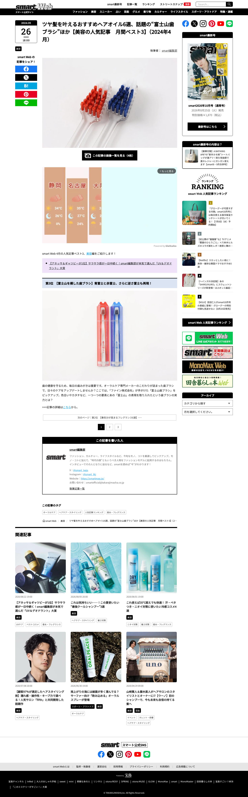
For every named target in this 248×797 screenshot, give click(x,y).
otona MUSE (138, 781)
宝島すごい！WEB (224, 781)
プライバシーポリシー (141, 766)
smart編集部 (169, 50)
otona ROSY (112, 781)
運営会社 (102, 766)
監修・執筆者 (83, 766)
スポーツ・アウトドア (204, 11)
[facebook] (26, 69)
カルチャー (160, 11)
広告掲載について (185, 766)
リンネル (97, 781)
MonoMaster (187, 781)
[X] (26, 77)
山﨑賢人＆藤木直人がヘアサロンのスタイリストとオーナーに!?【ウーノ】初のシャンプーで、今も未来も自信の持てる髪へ (150, 698)
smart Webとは (61, 766)
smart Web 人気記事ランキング (207, 322)
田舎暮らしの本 (204, 781)
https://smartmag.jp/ (92, 478)
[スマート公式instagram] (203, 25)
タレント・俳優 (146, 717)
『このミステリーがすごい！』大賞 (29, 787)
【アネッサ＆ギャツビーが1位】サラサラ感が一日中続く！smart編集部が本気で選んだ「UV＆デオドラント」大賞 (110, 265)
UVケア (19, 624)
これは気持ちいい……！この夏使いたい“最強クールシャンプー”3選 (95, 604)
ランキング (148, 4)
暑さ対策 (102, 620)
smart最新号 (114, 4)
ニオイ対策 (132, 624)
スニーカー (106, 11)
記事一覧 (132, 4)
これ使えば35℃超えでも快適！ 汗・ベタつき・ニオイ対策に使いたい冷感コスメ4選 (151, 606)
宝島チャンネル (16, 781)
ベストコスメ (33, 624)
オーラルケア (49, 512)
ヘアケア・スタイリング (70, 512)
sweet (62, 781)
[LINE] (26, 102)
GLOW (151, 781)
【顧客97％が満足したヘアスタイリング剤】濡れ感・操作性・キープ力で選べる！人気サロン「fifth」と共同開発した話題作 (39, 698)
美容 (93, 11)
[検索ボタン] (229, 4)
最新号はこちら (207, 127)
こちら (67, 407)
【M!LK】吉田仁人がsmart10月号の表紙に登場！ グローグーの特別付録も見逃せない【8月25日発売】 (215, 305)
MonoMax (163, 781)
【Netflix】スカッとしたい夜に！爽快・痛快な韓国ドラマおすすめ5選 (215, 263)
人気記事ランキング (94, 512)
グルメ (136, 11)
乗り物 (147, 11)
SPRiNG (125, 781)
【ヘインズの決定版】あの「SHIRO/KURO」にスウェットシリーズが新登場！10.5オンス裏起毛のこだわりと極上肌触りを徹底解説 (215, 285)
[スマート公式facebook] (185, 25)
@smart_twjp (80, 470)
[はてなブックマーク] (26, 86)
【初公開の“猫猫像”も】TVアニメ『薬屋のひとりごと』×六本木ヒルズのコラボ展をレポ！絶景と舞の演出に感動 (215, 243)
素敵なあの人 (83, 781)
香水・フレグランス (116, 512)
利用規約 (164, 766)
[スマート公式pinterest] (212, 25)
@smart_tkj (89, 474)
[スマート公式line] (229, 25)
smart (174, 781)
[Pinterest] (26, 94)
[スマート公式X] (194, 25)
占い (118, 11)
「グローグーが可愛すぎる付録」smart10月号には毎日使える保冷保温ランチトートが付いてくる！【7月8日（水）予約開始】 (221, 216)
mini (71, 781)
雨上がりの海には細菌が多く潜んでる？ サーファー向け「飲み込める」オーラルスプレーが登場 (95, 696)
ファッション (80, 11)
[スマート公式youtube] (220, 25)
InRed (30, 781)
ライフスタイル (179, 11)
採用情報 (118, 766)
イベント (131, 717)
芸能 (126, 11)
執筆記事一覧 (77, 488)
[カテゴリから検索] (207, 403)
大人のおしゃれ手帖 (46, 781)
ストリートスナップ (171, 4)
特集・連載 (226, 11)
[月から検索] (207, 411)
